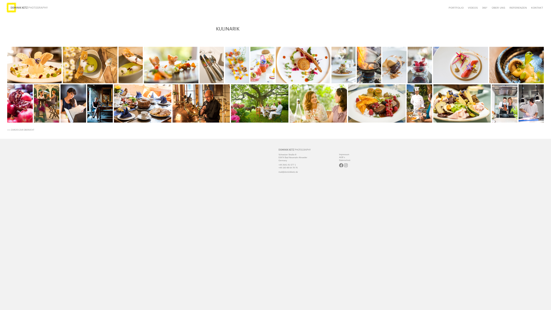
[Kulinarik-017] (73, 103)
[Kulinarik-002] (90, 65)
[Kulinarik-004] (171, 65)
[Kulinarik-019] (142, 103)
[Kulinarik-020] (201, 103)
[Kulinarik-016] (46, 103)
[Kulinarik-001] (34, 65)
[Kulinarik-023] (377, 103)
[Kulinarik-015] (20, 103)
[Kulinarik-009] (343, 65)
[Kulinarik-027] (531, 103)
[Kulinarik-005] (212, 65)
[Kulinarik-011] (394, 65)
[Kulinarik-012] (420, 65)
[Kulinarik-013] (460, 65)
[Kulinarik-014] (516, 65)
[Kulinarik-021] (259, 103)
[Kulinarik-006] (237, 65)
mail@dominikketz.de (288, 172)
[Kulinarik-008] (303, 65)
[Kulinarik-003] (131, 65)
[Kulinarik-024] (419, 103)
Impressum (344, 154)
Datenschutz (344, 160)
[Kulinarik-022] (318, 103)
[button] (341, 165)
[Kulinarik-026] (504, 103)
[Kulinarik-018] (100, 103)
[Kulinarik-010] (369, 65)
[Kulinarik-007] (262, 65)
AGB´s (342, 157)
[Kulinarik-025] (462, 103)
